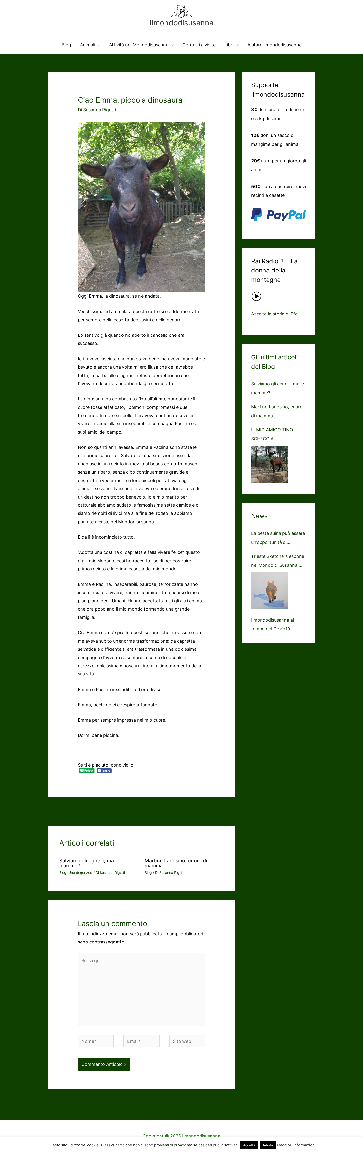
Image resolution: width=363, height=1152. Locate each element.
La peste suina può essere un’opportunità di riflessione (278, 539)
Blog (66, 44)
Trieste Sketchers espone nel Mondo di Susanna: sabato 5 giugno (277, 562)
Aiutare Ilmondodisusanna (274, 44)
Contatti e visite (199, 44)
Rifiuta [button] (268, 1145)
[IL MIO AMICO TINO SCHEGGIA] (269, 464)
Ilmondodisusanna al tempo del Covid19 (272, 624)
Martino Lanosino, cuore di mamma (176, 863)
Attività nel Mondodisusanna (138, 44)
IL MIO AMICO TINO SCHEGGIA (272, 434)
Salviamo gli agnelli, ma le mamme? (89, 863)
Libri (228, 44)
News (259, 516)
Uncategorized (80, 872)
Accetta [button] (249, 1145)
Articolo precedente (72, 811)
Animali (87, 44)
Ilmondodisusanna (182, 22)
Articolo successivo (211, 811)
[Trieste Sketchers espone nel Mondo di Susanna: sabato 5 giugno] (269, 590)
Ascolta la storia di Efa (274, 313)
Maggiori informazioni (296, 1145)
